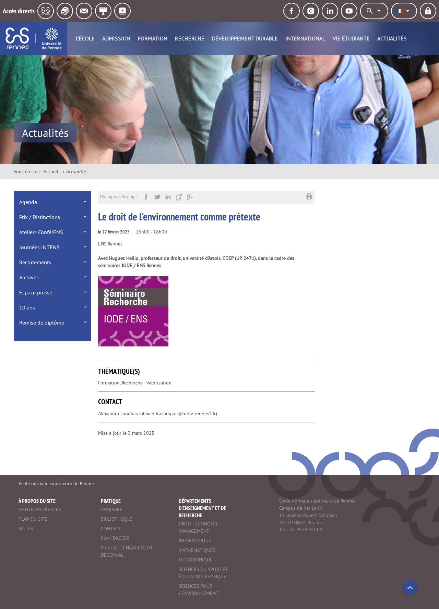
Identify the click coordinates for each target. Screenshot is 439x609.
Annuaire (111, 509)
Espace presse (35, 292)
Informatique (195, 540)
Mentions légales (40, 509)
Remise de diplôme (41, 322)
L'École (85, 38)
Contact (111, 528)
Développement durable (245, 38)
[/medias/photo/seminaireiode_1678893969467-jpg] (133, 311)
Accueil (51, 171)
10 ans (27, 307)
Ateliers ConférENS (41, 232)
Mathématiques (197, 550)
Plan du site (33, 519)
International (305, 38)
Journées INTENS (39, 247)
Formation (152, 38)
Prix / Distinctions (39, 217)
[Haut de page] (410, 587)
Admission (116, 38)
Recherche (189, 38)
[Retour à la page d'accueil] (33, 38)
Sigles (26, 528)
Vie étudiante (351, 38)
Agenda (28, 202)
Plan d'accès (115, 538)
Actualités (392, 38)
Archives (29, 277)
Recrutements (35, 262)
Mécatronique (196, 560)
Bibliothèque (116, 519)
